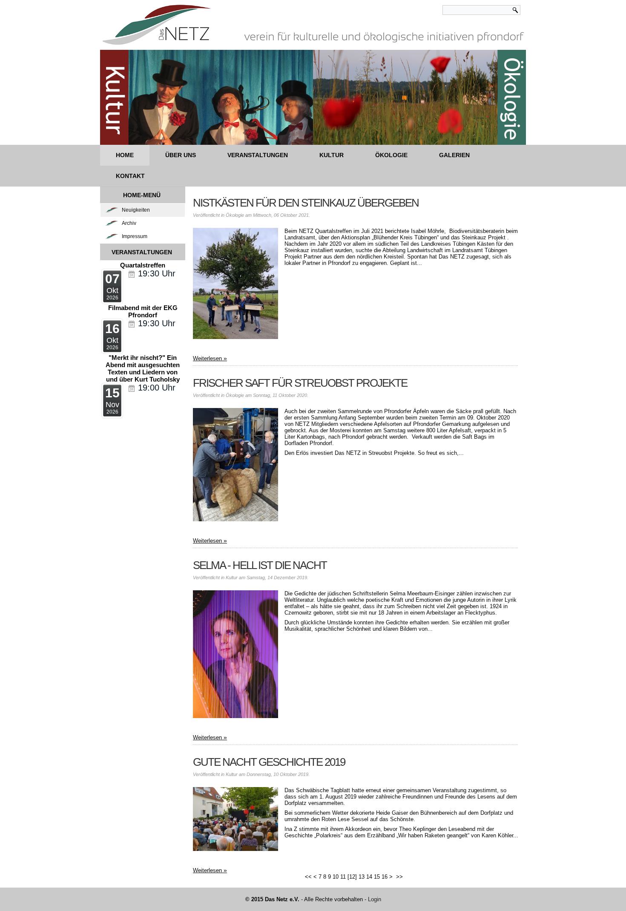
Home (125, 155)
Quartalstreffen (142, 265)
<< (308, 877)
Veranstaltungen (257, 155)
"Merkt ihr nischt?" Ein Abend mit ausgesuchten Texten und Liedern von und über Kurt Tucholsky (143, 368)
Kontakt (130, 175)
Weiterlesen (207, 358)
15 (377, 877)
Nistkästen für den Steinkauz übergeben (306, 202)
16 (385, 877)
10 (336, 877)
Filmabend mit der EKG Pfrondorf (143, 311)
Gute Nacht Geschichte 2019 (269, 762)
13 (362, 877)
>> (400, 877)
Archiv (129, 223)
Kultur (331, 155)
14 (369, 877)
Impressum (134, 236)
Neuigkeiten (136, 210)
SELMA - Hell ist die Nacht (260, 565)
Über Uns (180, 155)
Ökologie (391, 155)
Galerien (454, 155)
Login (374, 899)
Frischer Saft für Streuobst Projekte (300, 382)
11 (343, 877)
